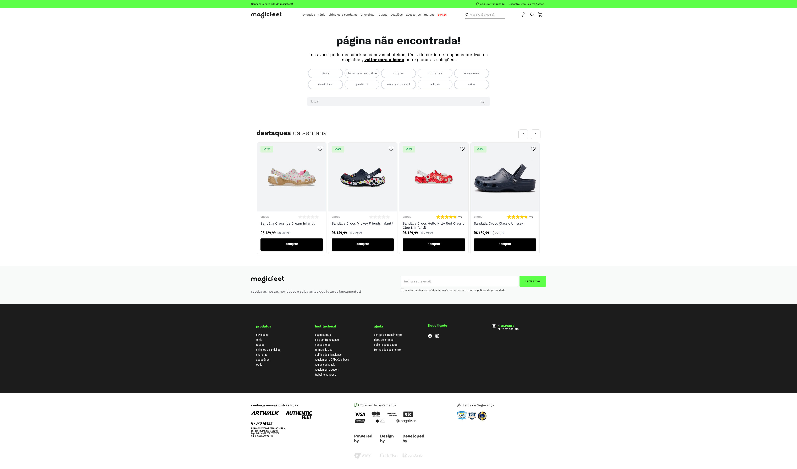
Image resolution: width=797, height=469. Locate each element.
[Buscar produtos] (467, 14)
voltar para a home (384, 59)
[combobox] (485, 14)
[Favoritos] (532, 14)
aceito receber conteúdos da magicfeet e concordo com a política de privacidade (455, 290)
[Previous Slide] (523, 134)
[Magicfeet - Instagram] (437, 337)
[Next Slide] (535, 134)
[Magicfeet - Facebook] (430, 337)
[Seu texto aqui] (412, 457)
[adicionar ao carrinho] (291, 244)
